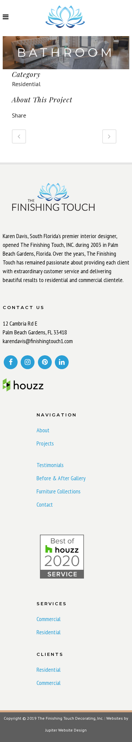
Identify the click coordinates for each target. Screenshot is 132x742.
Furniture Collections (59, 491)
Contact (45, 504)
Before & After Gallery (61, 478)
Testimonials (50, 465)
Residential (49, 632)
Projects (45, 443)
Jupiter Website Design (66, 730)
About (43, 430)
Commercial (49, 619)
